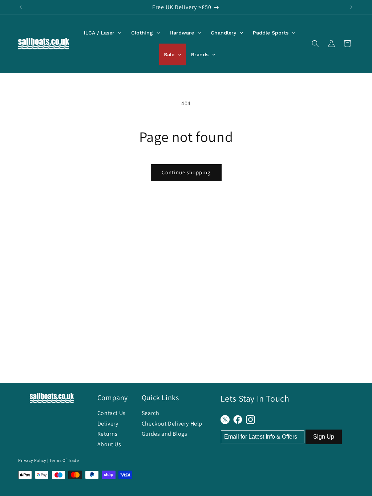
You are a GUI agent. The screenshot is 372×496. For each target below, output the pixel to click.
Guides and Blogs (164, 434)
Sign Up (323, 437)
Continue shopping (186, 172)
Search (150, 413)
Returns (107, 434)
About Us (109, 444)
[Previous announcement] (21, 7)
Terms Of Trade (64, 460)
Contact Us (111, 413)
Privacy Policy (32, 460)
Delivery (107, 423)
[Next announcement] (351, 7)
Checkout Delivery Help (172, 423)
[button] (315, 44)
